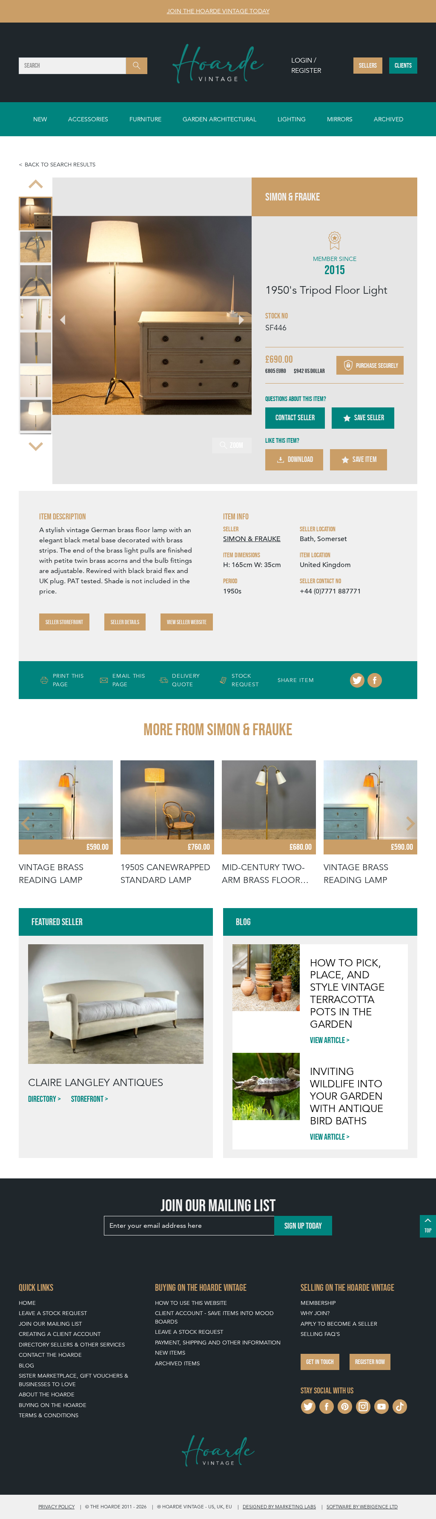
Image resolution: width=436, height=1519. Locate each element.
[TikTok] (399, 1405)
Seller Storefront (64, 622)
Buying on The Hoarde (52, 1405)
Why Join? (315, 1313)
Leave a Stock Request (53, 1313)
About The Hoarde (47, 1394)
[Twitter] (357, 680)
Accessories (88, 119)
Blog (26, 1365)
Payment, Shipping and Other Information (218, 1342)
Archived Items (177, 1363)
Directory (42, 1098)
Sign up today (303, 1225)
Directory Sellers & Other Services (72, 1344)
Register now (370, 1362)
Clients (403, 65)
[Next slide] (35, 445)
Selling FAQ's (320, 1334)
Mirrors (340, 119)
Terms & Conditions (48, 1415)
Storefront (87, 1098)
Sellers (368, 65)
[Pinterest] (345, 1405)
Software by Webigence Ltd (362, 1507)
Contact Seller (295, 417)
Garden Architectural (219, 119)
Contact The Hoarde (50, 1355)
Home (27, 1303)
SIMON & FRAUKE (252, 539)
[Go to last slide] (26, 823)
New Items (170, 1352)
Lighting (292, 119)
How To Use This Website (191, 1303)
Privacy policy (56, 1507)
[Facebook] (374, 680)
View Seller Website (187, 622)
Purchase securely (376, 365)
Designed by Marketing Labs (279, 1507)
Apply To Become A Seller (339, 1323)
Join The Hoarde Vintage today (218, 11)
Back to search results (60, 164)
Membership (318, 1303)
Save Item (365, 459)
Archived (388, 119)
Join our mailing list (50, 1323)
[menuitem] (35, 213)
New (40, 119)
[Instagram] (363, 1405)
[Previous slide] (35, 185)
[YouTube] (381, 1405)
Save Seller (369, 417)
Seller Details (125, 622)
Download (300, 459)
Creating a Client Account (59, 1334)
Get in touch (320, 1362)
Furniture (145, 119)
